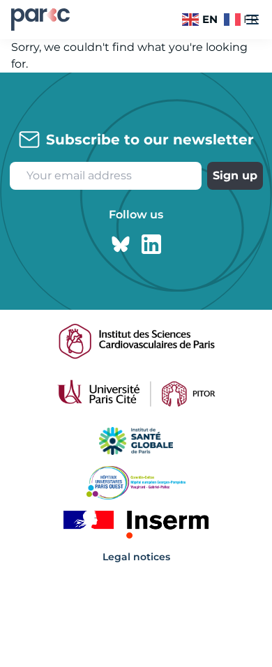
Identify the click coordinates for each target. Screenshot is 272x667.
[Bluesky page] (120, 244)
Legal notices (136, 556)
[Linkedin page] (151, 244)
